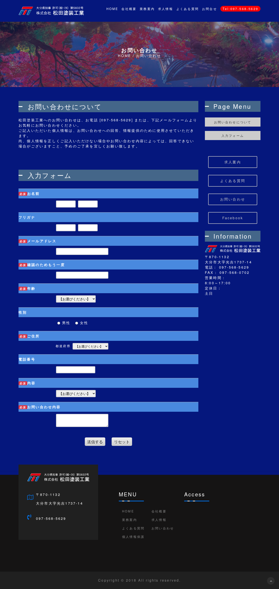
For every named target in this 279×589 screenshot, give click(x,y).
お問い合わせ (232, 199)
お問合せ (209, 9)
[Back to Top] (271, 581)
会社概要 (128, 9)
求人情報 (165, 9)
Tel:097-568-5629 (240, 9)
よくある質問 (187, 9)
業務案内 (147, 9)
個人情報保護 (133, 536)
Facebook (232, 217)
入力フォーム (232, 135)
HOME (112, 9)
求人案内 (232, 161)
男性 (66, 322)
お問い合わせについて (233, 122)
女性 (83, 322)
